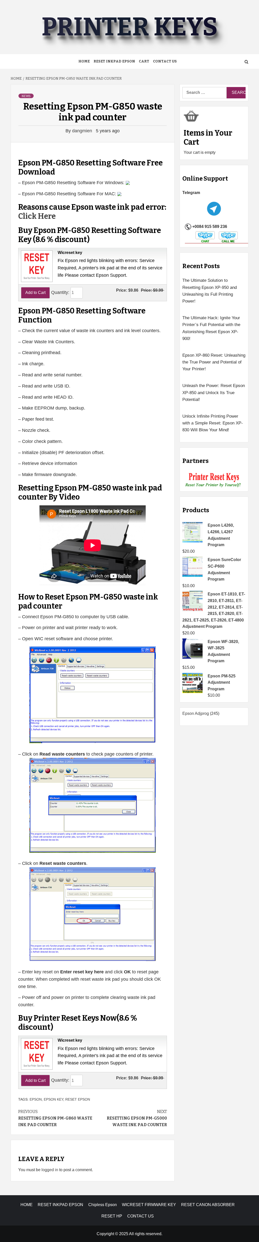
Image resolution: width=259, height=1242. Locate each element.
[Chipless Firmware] (214, 480)
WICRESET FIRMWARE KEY (149, 1205)
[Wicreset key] (36, 265)
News (26, 96)
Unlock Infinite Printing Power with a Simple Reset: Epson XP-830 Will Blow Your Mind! (212, 423)
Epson (36, 1099)
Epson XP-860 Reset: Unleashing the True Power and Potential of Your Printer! (213, 362)
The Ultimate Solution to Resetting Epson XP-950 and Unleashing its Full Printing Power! (209, 291)
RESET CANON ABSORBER (208, 1205)
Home (84, 61)
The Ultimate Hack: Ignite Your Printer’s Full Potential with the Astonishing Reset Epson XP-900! (211, 328)
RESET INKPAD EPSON (114, 61)
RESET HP (111, 1216)
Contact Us (165, 61)
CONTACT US (140, 1216)
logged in (49, 1170)
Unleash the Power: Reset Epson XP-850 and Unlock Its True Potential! (213, 392)
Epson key (53, 1099)
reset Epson (77, 1099)
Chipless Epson (102, 1205)
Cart (144, 61)
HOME (26, 1205)
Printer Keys (129, 27)
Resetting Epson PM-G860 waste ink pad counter (55, 1118)
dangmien (82, 130)
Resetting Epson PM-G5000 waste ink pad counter (137, 1118)
